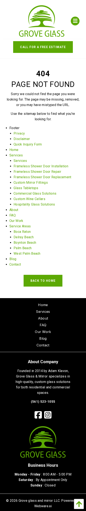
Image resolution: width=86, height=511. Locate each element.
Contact (15, 264)
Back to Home (43, 280)
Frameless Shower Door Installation (41, 166)
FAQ (12, 215)
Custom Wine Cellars (29, 199)
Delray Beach (24, 237)
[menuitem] (42, 304)
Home (13, 150)
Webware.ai (43, 506)
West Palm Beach (27, 254)
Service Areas (20, 226)
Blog (12, 259)
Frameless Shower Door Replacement (42, 177)
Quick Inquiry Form (28, 144)
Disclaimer (22, 139)
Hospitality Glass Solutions (34, 204)
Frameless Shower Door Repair (37, 172)
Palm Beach (23, 248)
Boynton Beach (25, 243)
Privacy (19, 133)
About (13, 210)
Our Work (16, 221)
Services (16, 155)
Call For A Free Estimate (43, 47)
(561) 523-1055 (43, 402)
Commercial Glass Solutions (35, 193)
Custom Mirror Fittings (31, 183)
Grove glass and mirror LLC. (40, 501)
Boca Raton (22, 232)
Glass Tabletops (26, 188)
